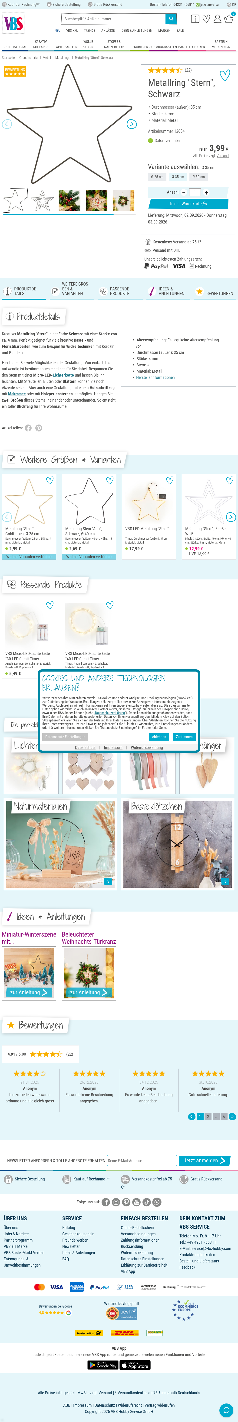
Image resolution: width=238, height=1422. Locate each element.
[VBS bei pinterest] (126, 1201)
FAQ (65, 1258)
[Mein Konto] (217, 18)
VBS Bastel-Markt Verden (24, 1252)
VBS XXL (72, 30)
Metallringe (62, 58)
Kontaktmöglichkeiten (197, 1254)
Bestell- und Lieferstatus (199, 1260)
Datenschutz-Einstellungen (142, 1258)
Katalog (68, 1227)
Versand (223, 156)
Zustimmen (184, 737)
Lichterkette (63, 375)
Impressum (113, 747)
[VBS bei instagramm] (116, 1201)
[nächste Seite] (232, 1116)
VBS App (128, 1271)
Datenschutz (85, 747)
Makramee (17, 393)
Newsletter (70, 1246)
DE (234, 5)
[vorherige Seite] (191, 1116)
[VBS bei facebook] (105, 1201)
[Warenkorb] (228, 18)
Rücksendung (132, 1246)
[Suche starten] (171, 19)
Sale (180, 30)
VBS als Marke (15, 1246)
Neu (57, 30)
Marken (164, 30)
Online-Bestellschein (137, 1227)
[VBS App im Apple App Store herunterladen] (135, 1364)
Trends (89, 30)
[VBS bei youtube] (136, 1201)
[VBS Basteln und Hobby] (13, 23)
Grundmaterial (28, 58)
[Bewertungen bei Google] (55, 1310)
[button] (7, 124)
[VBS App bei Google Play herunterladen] (103, 1364)
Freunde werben (75, 1240)
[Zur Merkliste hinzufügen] (225, 75)
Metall (47, 58)
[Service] (195, 18)
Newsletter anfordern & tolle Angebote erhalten (56, 1160)
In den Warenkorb (185, 203)
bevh (122, 1303)
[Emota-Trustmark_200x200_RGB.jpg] (185, 1310)
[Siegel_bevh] (121, 1313)
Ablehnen (159, 737)
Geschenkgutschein (78, 1233)
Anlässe (108, 30)
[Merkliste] (206, 18)
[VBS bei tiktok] (146, 1201)
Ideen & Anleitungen (136, 30)
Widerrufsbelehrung (137, 1252)
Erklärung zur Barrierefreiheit (144, 1265)
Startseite (8, 58)
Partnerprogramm (18, 1240)
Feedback (187, 1267)
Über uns (11, 1227)
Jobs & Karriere (16, 1233)
